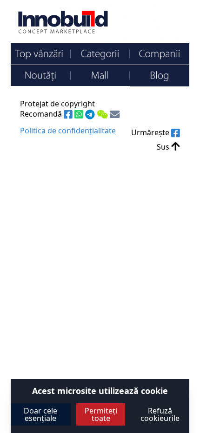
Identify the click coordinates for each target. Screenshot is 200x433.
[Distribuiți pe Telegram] (91, 115)
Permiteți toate (101, 414)
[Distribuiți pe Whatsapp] (79, 115)
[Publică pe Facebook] (69, 115)
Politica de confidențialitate (68, 130)
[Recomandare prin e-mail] (115, 115)
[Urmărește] (175, 133)
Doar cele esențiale (40, 414)
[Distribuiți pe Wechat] (103, 115)
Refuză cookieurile (160, 414)
